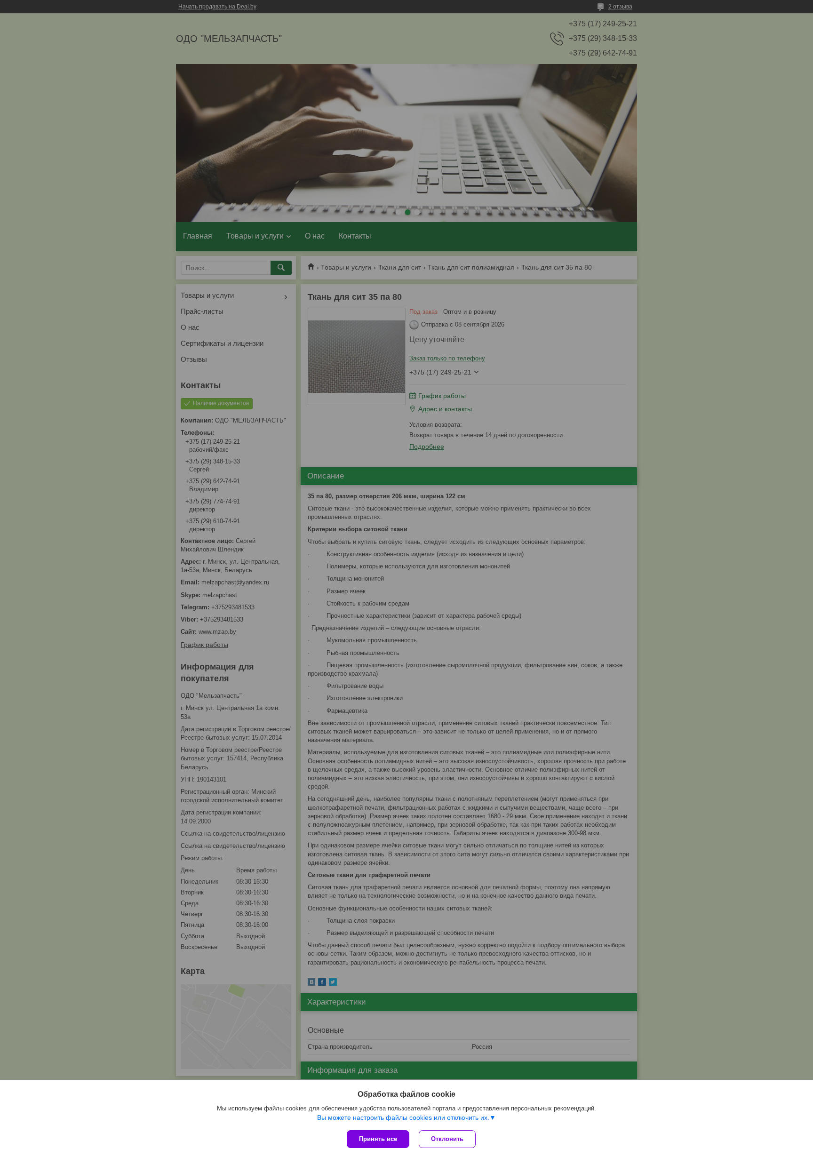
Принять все (378, 1138)
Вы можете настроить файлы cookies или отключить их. (403, 1117)
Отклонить (447, 1138)
